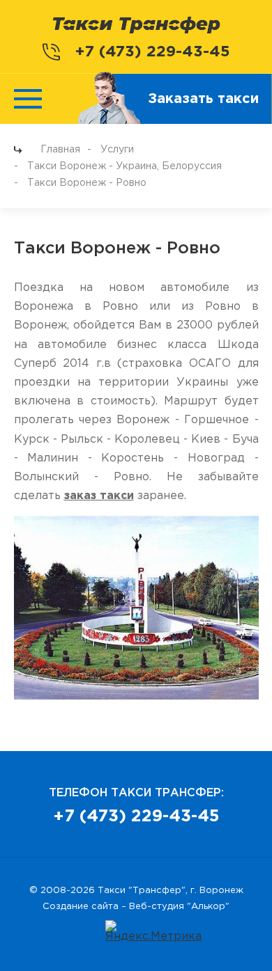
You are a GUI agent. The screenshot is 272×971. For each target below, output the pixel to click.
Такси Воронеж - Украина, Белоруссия (124, 166)
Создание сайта (81, 906)
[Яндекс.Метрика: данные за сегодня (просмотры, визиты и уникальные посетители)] (153, 931)
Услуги (117, 149)
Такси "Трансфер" (142, 890)
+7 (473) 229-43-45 (152, 52)
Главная (60, 149)
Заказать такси (203, 99)
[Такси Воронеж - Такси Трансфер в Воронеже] (136, 24)
